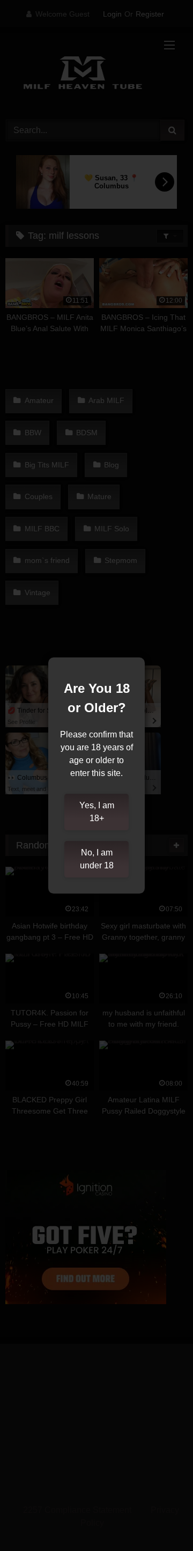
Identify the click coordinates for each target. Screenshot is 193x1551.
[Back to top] (160, 1519)
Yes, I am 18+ (96, 812)
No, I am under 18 (97, 859)
